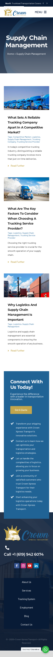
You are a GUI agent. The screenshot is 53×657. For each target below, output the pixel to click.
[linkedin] (36, 565)
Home (10, 53)
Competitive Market (22, 137)
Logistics (36, 137)
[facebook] (16, 565)
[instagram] (23, 565)
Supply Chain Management (19, 139)
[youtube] (29, 565)
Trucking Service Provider (28, 141)
